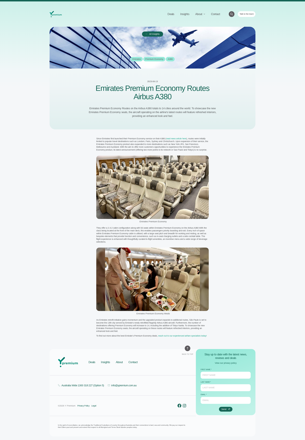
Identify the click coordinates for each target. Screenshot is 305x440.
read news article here (176, 138)
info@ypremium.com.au (123, 385)
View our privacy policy (226, 363)
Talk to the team (247, 14)
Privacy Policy (83, 406)
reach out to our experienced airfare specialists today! (182, 336)
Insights (184, 14)
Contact (215, 14)
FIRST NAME (205, 369)
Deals (171, 14)
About (199, 14)
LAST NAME (205, 382)
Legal (93, 406)
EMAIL (203, 394)
